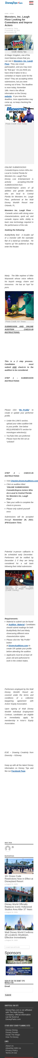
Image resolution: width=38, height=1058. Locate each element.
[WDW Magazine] (19, 963)
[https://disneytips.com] (14, 3)
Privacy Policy (12, 1050)
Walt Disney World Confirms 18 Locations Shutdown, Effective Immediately (19, 935)
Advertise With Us (13, 1048)
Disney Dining (11, 1030)
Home (6, 13)
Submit (8, 995)
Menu (31, 2)
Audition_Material (17, 624)
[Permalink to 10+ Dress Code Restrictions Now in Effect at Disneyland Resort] (19, 873)
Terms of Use (11, 1053)
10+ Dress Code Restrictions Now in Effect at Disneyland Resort (19, 879)
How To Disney (12, 1037)
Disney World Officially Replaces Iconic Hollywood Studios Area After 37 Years (18, 907)
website (8, 96)
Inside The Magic (13, 1035)
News (12, 13)
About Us (10, 1046)
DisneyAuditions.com (18, 646)
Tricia (16, 28)
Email (7, 986)
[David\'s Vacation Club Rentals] (19, 974)
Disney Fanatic (12, 1032)
